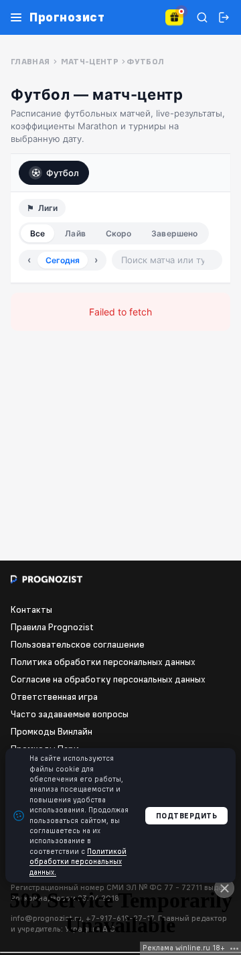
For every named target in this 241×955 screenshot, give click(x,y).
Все (37, 233)
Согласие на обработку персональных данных (108, 679)
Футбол (62, 172)
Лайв (75, 233)
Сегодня (63, 260)
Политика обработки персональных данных (103, 662)
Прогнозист (66, 17)
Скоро (119, 233)
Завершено (174, 233)
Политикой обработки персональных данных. (78, 862)
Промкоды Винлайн (51, 731)
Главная (30, 61)
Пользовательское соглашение (78, 644)
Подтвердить (187, 815)
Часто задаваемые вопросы (70, 714)
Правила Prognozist (52, 627)
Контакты (31, 609)
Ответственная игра (54, 696)
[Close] (224, 888)
